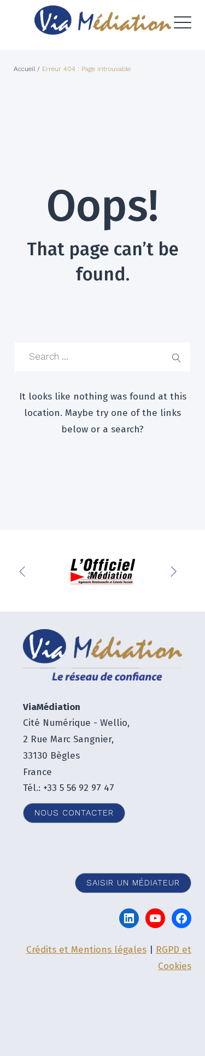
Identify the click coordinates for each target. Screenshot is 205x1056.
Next (175, 571)
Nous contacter (74, 813)
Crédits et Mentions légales (86, 949)
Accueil (24, 69)
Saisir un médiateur (133, 883)
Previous (25, 571)
